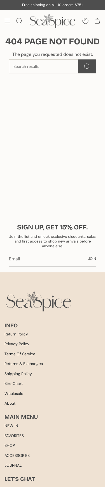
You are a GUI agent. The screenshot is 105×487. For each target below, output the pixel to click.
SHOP (9, 445)
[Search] (87, 66)
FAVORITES (14, 435)
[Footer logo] (38, 301)
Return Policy (16, 334)
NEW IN (11, 425)
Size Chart (13, 383)
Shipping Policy (18, 373)
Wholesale (13, 393)
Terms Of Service (19, 353)
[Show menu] (7, 21)
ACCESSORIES (17, 455)
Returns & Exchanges (23, 363)
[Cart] (97, 21)
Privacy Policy (16, 343)
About (9, 403)
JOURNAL (13, 465)
